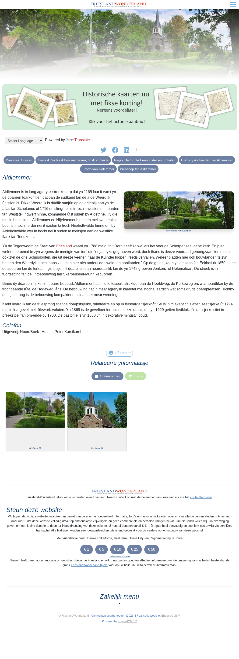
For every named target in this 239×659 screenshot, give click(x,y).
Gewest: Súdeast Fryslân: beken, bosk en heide (73, 160)
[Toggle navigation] (233, 4)
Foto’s (138, 376)
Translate (82, 140)
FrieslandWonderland (75, 615)
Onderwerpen (110, 376)
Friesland (64, 246)
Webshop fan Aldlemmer (138, 169)
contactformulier (201, 497)
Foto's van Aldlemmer (98, 169)
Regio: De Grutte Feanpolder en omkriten (145, 160)
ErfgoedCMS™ (170, 615)
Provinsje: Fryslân (19, 160)
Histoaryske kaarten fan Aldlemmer (207, 160)
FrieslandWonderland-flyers (89, 565)
